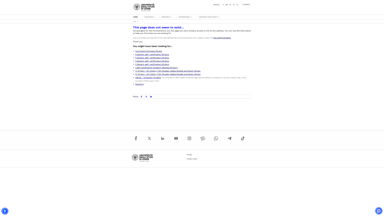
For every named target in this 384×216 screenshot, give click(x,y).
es (230, 4)
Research (166, 17)
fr (234, 4)
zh (237, 4)
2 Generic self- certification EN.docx (152, 54)
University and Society (208, 17)
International (184, 17)
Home (135, 17)
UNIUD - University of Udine (148, 77)
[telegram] (229, 140)
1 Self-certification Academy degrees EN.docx (156, 67)
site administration (222, 38)
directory (216, 4)
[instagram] (189, 140)
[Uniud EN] (144, 7)
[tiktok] (243, 140)
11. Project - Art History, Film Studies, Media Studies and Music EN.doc (168, 71)
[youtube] (176, 140)
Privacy (189, 155)
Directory (139, 84)
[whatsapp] (216, 140)
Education (149, 17)
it (223, 4)
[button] (5, 211)
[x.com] (149, 140)
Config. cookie (192, 159)
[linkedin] (163, 140)
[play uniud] (203, 140)
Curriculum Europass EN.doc (148, 51)
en (227, 4)
